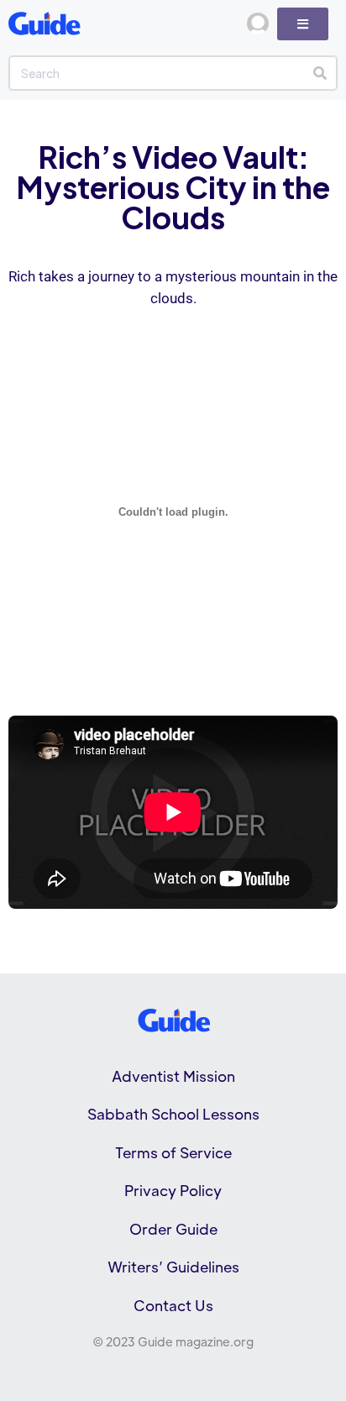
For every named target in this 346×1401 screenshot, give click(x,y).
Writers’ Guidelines (173, 1266)
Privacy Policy (173, 1190)
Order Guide (173, 1229)
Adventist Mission (173, 1076)
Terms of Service (173, 1152)
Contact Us (173, 1305)
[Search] (319, 73)
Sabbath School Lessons (173, 1114)
